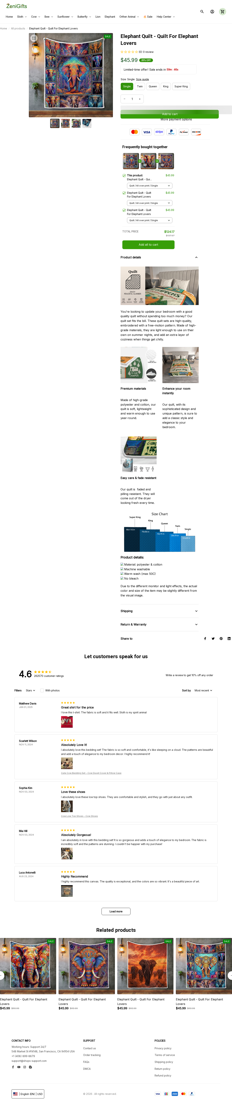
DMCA (87, 1068)
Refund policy (163, 1075)
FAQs (86, 1061)
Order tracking (92, 1055)
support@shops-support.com (29, 1060)
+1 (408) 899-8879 (23, 1056)
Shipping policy (164, 1061)
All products (18, 28)
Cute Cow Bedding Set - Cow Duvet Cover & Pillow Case (91, 773)
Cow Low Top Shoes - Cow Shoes (79, 816)
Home (3, 28)
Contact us (89, 1048)
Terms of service (165, 1055)
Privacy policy (163, 1048)
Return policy (162, 1068)
